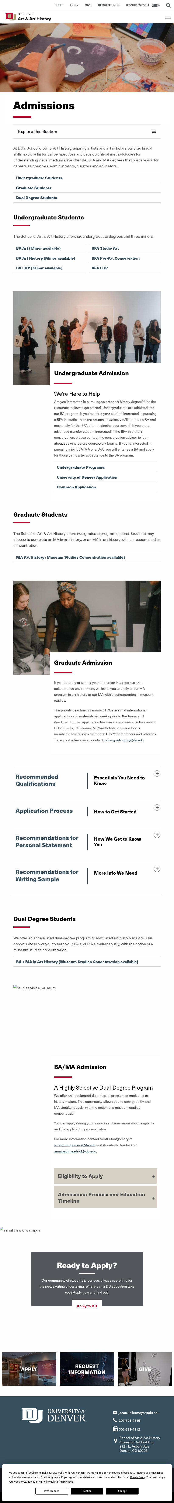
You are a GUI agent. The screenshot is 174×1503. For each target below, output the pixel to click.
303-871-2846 (129, 1420)
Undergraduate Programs (80, 467)
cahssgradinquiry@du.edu (124, 740)
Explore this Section (37, 131)
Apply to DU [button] (87, 1305)
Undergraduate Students (39, 177)
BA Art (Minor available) (38, 248)
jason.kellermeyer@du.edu (139, 1412)
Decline (87, 1491)
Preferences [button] (66, 1481)
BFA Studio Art (105, 248)
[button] (137, 5)
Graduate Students (33, 187)
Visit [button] (59, 5)
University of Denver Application (87, 477)
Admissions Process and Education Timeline (101, 1197)
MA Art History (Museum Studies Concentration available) (70, 557)
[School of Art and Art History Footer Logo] (54, 1414)
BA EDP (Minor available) (39, 268)
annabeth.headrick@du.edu (75, 1151)
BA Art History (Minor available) (45, 258)
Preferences (51, 1491)
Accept (122, 1491)
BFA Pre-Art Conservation (116, 258)
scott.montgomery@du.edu (74, 1144)
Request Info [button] (108, 5)
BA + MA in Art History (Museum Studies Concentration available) (77, 961)
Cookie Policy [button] (137, 1477)
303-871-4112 (129, 1429)
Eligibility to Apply (80, 1175)
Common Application (76, 487)
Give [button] (88, 5)
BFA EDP (100, 268)
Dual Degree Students (36, 197)
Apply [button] (74, 5)
